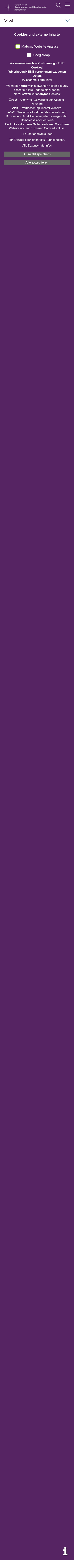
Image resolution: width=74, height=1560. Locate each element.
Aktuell (8, 20)
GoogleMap (41, 55)
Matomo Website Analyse (40, 46)
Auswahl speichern (37, 154)
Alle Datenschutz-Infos (37, 145)
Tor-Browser (16, 140)
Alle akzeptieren (37, 162)
